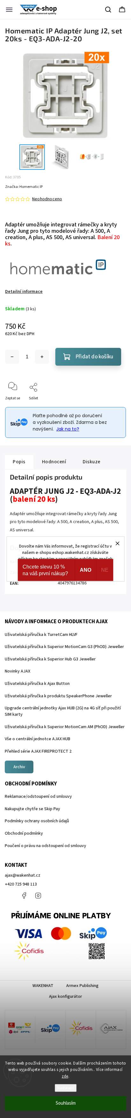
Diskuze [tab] (91, 461)
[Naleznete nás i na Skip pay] (50, 1029)
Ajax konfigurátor (65, 996)
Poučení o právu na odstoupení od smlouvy (45, 846)
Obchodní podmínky (24, 833)
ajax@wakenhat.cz (22, 875)
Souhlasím (66, 1103)
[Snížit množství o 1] (12, 357)
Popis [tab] (19, 461)
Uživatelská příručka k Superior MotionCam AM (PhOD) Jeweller (65, 727)
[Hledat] (108, 9)
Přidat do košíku (94, 357)
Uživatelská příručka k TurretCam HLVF (41, 634)
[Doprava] (20, 1029)
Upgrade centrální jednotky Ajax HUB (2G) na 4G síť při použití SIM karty (63, 711)
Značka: (24, 187)
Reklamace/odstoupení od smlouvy (38, 796)
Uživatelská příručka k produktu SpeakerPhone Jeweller (58, 696)
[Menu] (9, 9)
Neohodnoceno (47, 199)
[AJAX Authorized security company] (111, 1029)
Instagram (38, 895)
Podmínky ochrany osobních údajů (37, 821)
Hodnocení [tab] (54, 461)
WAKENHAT (42, 986)
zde (65, 1076)
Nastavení (65, 1088)
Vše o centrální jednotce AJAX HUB (37, 739)
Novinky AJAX (17, 671)
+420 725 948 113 (21, 884)
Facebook (24, 895)
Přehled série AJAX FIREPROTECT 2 (38, 751)
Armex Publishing (82, 986)
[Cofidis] (81, 1029)
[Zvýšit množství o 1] (42, 357)
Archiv (19, 767)
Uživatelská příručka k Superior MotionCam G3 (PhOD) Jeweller (64, 647)
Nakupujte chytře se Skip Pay (32, 809)
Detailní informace (24, 291)
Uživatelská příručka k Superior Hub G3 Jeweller (50, 659)
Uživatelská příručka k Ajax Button (37, 683)
